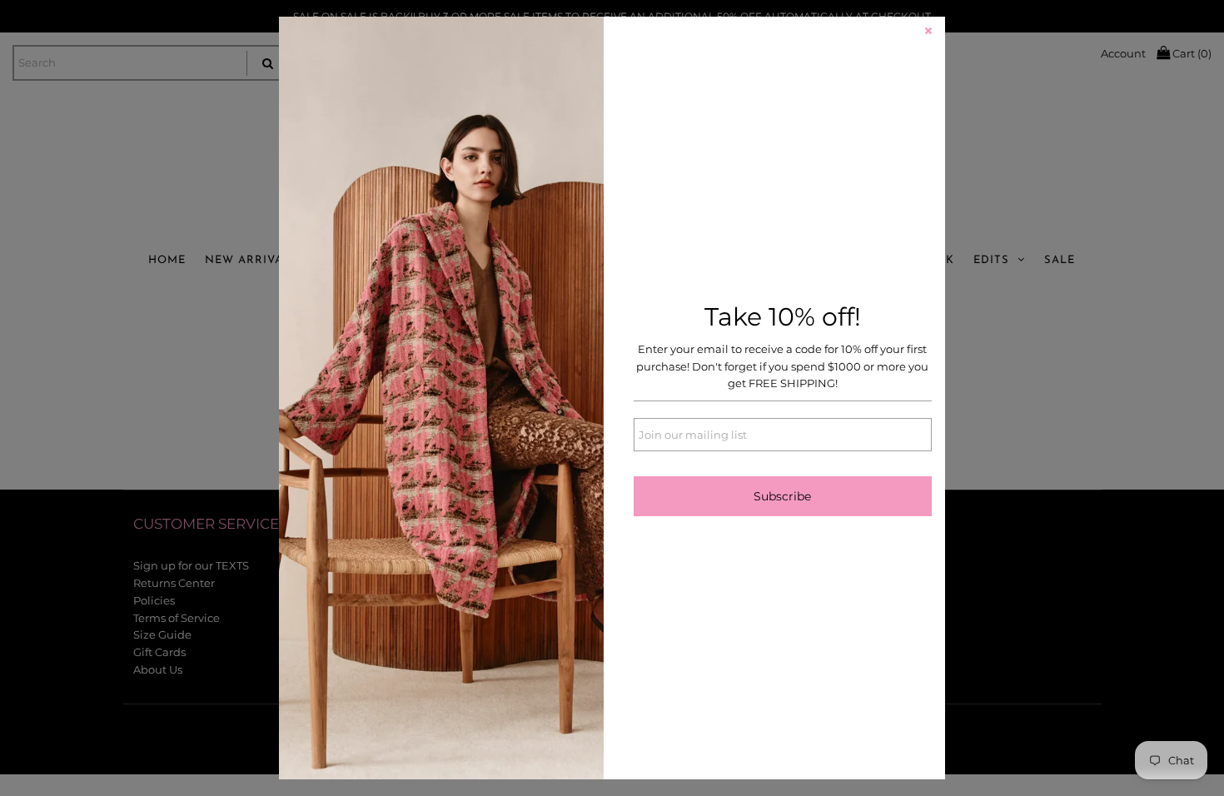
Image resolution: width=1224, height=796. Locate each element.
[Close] (928, 33)
